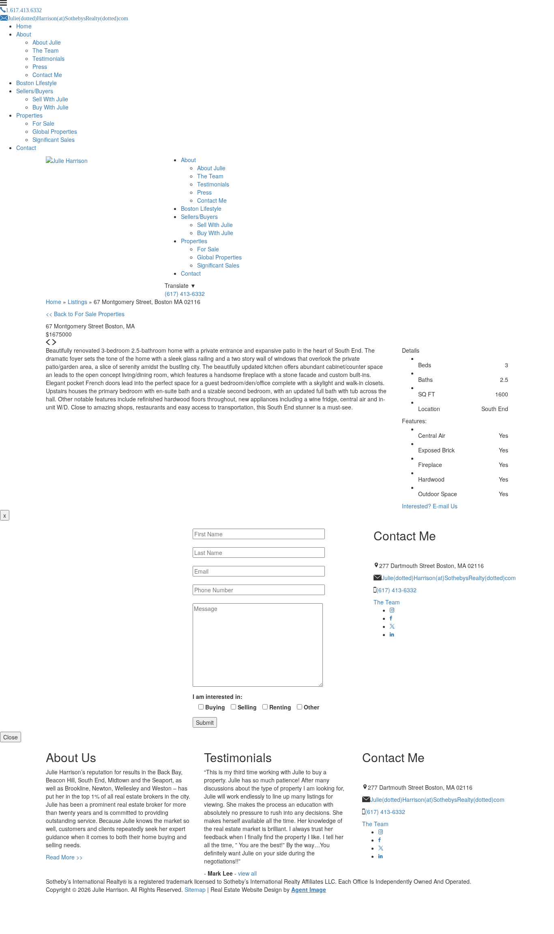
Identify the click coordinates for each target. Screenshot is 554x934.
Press (39, 66)
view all (247, 873)
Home (24, 26)
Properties (29, 115)
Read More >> (64, 857)
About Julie (46, 42)
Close (10, 737)
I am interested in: (218, 696)
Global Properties (54, 131)
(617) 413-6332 (185, 293)
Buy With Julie (50, 107)
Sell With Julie (50, 99)
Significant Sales (53, 139)
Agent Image (308, 889)
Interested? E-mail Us (429, 506)
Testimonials (48, 58)
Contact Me (47, 75)
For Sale (43, 123)
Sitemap (195, 889)
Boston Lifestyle (36, 83)
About (23, 34)
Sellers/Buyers (34, 91)
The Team (45, 50)
